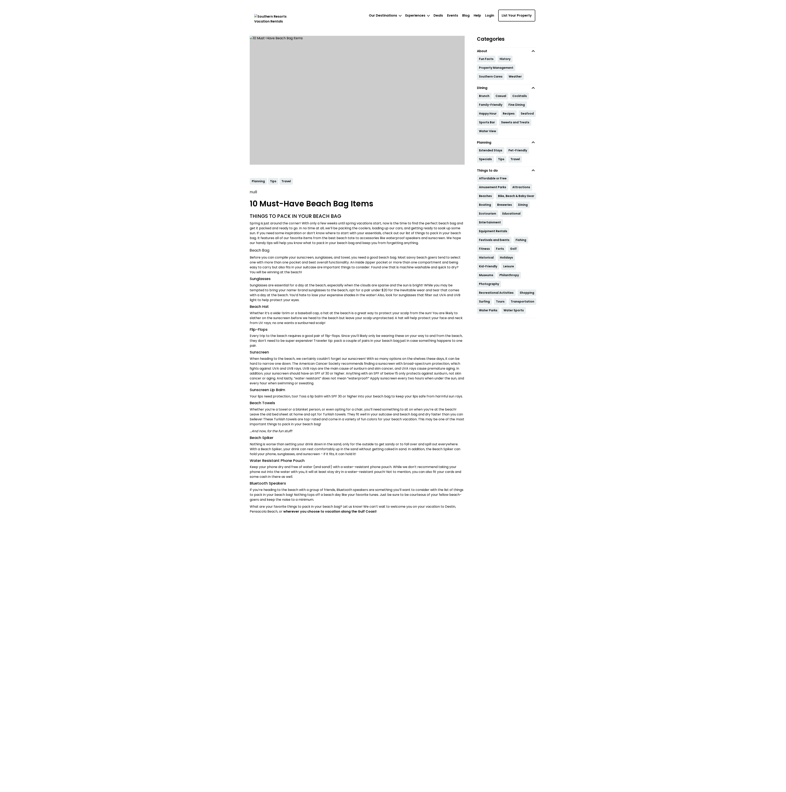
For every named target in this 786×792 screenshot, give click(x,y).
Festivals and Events (494, 240)
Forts (500, 249)
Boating (485, 205)
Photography (489, 284)
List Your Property (517, 15)
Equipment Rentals (493, 231)
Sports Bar (487, 122)
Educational (511, 214)
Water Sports (514, 310)
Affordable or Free (493, 178)
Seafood (527, 113)
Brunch (484, 96)
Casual (501, 96)
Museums (486, 275)
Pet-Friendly (517, 150)
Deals (438, 15)
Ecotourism (487, 214)
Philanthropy (509, 275)
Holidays (506, 257)
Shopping (527, 293)
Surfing (484, 301)
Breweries (504, 205)
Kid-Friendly (488, 266)
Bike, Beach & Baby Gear (516, 196)
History (505, 59)
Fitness (484, 249)
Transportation (522, 301)
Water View (487, 131)
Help (477, 15)
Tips (501, 159)
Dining (523, 205)
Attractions (521, 187)
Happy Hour (488, 113)
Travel (515, 159)
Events (452, 15)
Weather (515, 76)
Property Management (496, 68)
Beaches (485, 196)
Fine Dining (516, 105)
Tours (500, 301)
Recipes (509, 113)
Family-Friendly (490, 105)
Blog (466, 15)
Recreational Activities (496, 293)
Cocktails (519, 96)
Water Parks (488, 310)
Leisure (508, 266)
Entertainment (490, 222)
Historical (486, 257)
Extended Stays (490, 150)
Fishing (521, 240)
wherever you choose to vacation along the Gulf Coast (329, 511)
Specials (485, 159)
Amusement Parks (492, 187)
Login (489, 15)
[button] (506, 51)
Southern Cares (491, 76)
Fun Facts (486, 59)
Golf (513, 249)
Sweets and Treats (515, 122)
